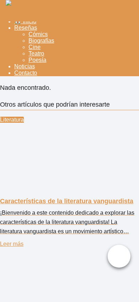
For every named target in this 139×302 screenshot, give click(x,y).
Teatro (36, 53)
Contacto (25, 73)
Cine (35, 47)
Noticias (24, 66)
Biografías (41, 41)
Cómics (38, 34)
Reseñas (25, 28)
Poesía (37, 60)
